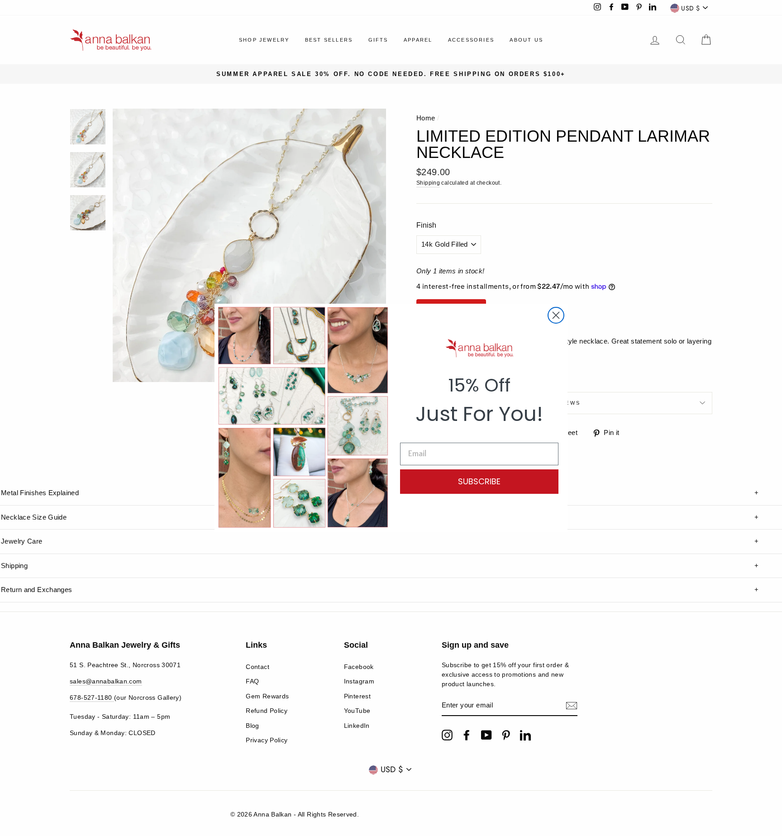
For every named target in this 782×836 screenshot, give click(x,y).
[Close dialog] (556, 315)
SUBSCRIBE (479, 481)
